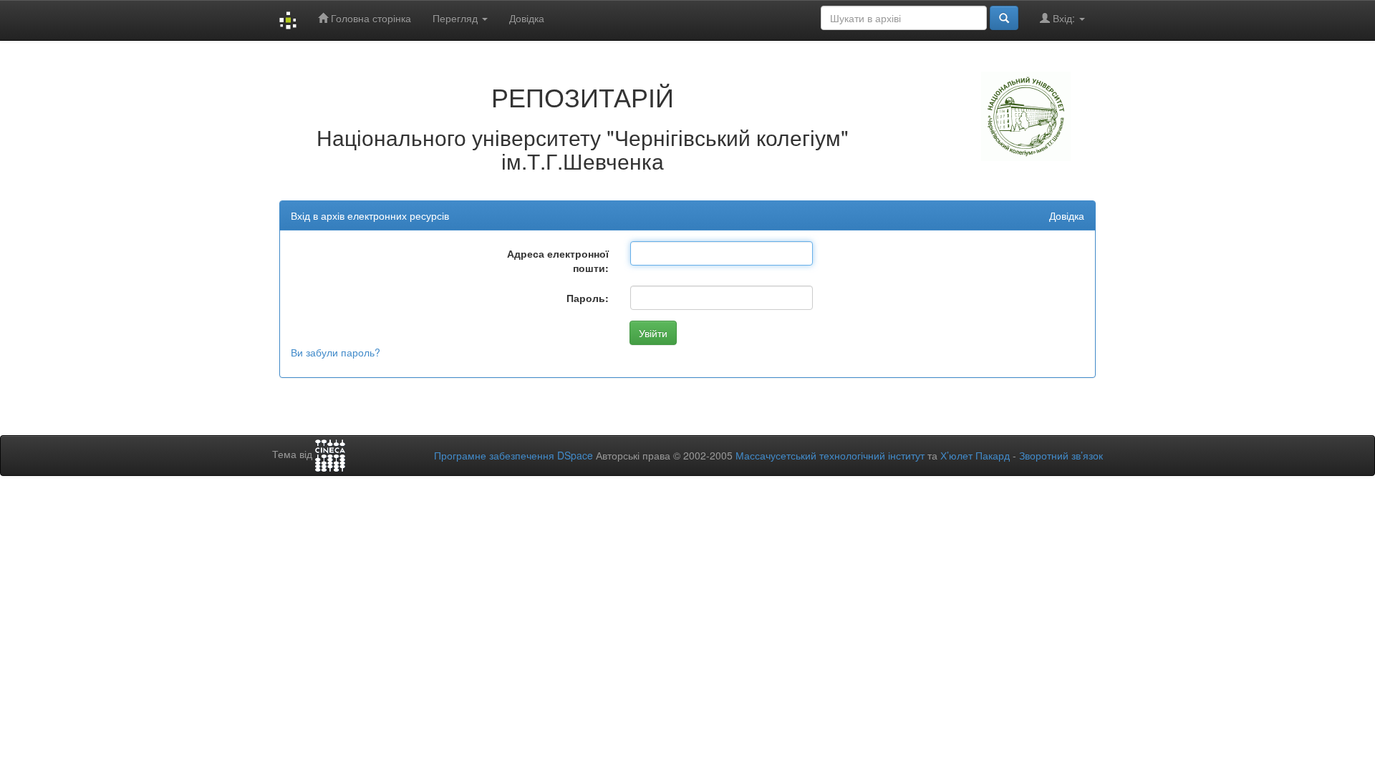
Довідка (526, 18)
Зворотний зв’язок (1061, 455)
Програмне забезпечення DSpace (513, 455)
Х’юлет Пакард (975, 455)
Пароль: (587, 298)
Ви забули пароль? (335, 352)
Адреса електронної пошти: (558, 260)
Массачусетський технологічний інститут (830, 455)
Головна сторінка (369, 18)
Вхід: (1064, 18)
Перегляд (457, 18)
